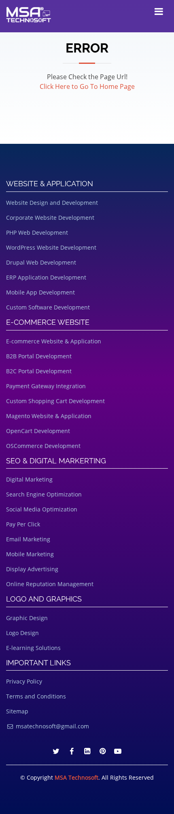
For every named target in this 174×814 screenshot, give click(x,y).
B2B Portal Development (39, 356)
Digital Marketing (29, 479)
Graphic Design (27, 618)
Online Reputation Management (49, 584)
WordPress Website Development (51, 247)
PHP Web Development (37, 232)
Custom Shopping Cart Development (55, 401)
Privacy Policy (24, 681)
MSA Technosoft (76, 777)
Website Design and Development (52, 202)
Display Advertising (32, 569)
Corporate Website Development (50, 217)
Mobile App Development (40, 292)
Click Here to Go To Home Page (87, 86)
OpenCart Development (38, 431)
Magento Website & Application (48, 416)
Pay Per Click (23, 524)
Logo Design (22, 633)
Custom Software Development (48, 307)
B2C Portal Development (39, 371)
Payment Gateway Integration (46, 386)
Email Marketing (28, 539)
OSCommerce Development (43, 446)
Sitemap (17, 711)
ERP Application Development (46, 277)
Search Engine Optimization (44, 494)
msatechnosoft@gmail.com (51, 726)
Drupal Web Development (41, 262)
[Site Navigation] (158, 11)
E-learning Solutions (33, 648)
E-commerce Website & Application (53, 341)
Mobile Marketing (30, 554)
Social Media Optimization (41, 509)
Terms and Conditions (36, 696)
